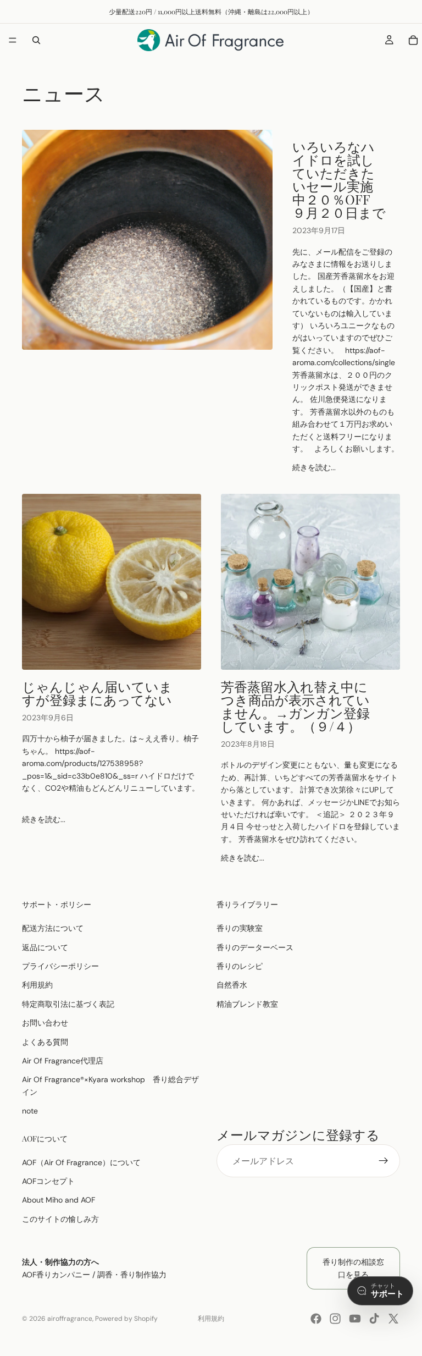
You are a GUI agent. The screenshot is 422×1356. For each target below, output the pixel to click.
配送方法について (53, 928)
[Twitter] (393, 1318)
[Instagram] (335, 1318)
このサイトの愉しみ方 (60, 1219)
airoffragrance (69, 1318)
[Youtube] (355, 1318)
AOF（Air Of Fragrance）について (81, 1162)
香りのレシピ (239, 966)
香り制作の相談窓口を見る (353, 1268)
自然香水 (231, 985)
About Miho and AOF (58, 1200)
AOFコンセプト (48, 1181)
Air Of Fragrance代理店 (62, 1061)
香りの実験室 (239, 928)
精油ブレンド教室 (247, 1004)
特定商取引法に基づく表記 (68, 1004)
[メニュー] (12, 40)
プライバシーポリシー (60, 966)
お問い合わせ (45, 1023)
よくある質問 (45, 1042)
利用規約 (37, 985)
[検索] (36, 40)
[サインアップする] (383, 1161)
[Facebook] (316, 1318)
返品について (45, 947)
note (30, 1111)
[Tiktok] (374, 1318)
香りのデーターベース (254, 947)
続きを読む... (314, 467)
